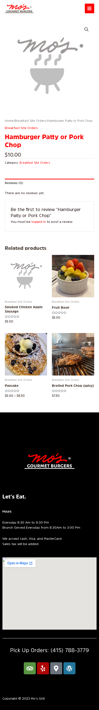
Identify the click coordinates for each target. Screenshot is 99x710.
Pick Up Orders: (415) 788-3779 (49, 650)
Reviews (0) (14, 182)
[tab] (49, 183)
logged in (38, 221)
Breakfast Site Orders (30, 120)
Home (9, 120)
